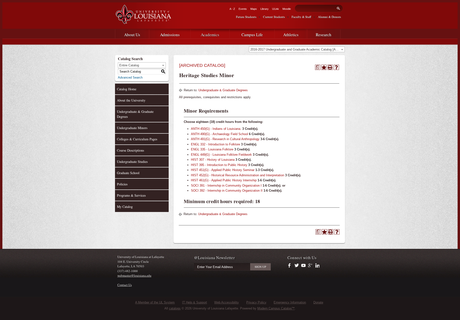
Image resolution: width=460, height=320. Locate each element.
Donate (318, 302)
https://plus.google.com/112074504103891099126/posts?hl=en (310, 265)
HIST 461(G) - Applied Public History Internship (224, 180)
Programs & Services (131, 195)
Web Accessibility (226, 302)
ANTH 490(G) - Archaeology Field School (219, 134)
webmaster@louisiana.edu (134, 275)
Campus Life (252, 34)
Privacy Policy (256, 302)
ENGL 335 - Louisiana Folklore (212, 149)
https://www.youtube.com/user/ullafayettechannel (303, 265)
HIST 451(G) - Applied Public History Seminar (222, 170)
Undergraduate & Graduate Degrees (135, 114)
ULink (275, 8)
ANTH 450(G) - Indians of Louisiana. (216, 129)
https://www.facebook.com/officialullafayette (290, 265)
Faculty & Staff (301, 17)
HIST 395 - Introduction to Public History (219, 165)
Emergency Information (290, 302)
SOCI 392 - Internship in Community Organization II (227, 190)
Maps (253, 8)
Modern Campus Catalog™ (276, 308)
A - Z (232, 8)
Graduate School (128, 173)
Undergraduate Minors (132, 128)
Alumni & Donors (329, 17)
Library (264, 8)
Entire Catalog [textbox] (129, 65)
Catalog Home (126, 89)
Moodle (286, 8)
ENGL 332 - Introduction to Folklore (215, 144)
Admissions (170, 34)
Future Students (246, 17)
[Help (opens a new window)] (336, 67)
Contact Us (124, 285)
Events (243, 8)
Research (323, 34)
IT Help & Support (194, 302)
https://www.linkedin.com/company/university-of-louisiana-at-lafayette (316, 265)
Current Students (274, 17)
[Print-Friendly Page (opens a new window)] (330, 67)
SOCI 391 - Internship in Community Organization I (226, 185)
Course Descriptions (130, 150)
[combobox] (297, 49)
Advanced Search (130, 77)
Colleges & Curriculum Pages (137, 139)
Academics (210, 34)
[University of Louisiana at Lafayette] (143, 22)
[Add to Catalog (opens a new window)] (324, 67)
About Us (132, 34)
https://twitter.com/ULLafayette (296, 265)
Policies (122, 184)
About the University (131, 100)
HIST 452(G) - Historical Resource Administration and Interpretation (237, 175)
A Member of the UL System (155, 302)
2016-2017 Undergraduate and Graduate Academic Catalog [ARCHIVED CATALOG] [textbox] (297, 49)
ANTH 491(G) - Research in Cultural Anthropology (225, 139)
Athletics (291, 34)
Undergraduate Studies (132, 161)
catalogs (175, 308)
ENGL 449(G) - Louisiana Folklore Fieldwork (221, 154)
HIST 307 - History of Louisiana (213, 159)
